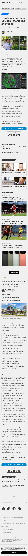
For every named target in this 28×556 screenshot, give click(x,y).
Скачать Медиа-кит (8, 529)
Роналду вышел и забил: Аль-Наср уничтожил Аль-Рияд (12, 222)
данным (23, 63)
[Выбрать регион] (19, 3)
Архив (4, 520)
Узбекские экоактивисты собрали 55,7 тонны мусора (13, 147)
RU (22, 3)
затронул (15, 414)
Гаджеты (17, 8)
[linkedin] (19, 508)
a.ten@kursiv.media (9, 291)
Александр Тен (9, 289)
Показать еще (14, 272)
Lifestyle (4, 3)
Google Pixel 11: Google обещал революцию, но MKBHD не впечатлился (12, 247)
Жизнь (24, 8)
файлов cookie (19, 549)
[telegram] (14, 508)
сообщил (14, 325)
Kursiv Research (7, 532)
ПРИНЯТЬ (14, 552)
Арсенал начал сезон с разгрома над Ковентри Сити (12, 198)
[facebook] (3, 508)
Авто (12, 8)
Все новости (6, 8)
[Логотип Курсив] (5, 2)
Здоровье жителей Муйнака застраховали (10, 153)
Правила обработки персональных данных (14, 523)
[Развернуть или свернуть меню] (26, 3)
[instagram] (8, 508)
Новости (4, 277)
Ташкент (7, 294)
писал (10, 429)
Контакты (5, 526)
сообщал (19, 120)
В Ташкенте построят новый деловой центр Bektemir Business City (13, 480)
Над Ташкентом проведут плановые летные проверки (12, 486)
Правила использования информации (13, 517)
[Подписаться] (26, 502)
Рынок (3, 294)
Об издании (6, 514)
